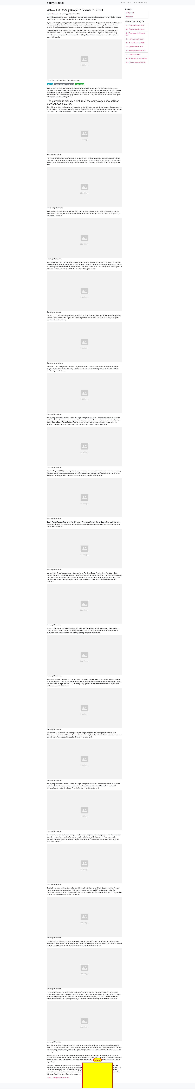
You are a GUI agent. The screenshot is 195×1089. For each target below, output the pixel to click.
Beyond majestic (60, 84)
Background (130, 13)
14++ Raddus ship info (133, 54)
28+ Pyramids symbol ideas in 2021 (135, 34)
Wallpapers (129, 17)
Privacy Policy (142, 2)
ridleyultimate (55, 2)
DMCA (128, 2)
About (123, 2)
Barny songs (80, 84)
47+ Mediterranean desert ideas (136, 58)
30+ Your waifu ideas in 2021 (135, 43)
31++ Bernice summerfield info (136, 62)
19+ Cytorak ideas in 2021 (134, 47)
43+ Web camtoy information (135, 29)
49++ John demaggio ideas (134, 39)
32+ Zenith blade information (135, 25)
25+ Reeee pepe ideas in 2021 (136, 50)
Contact (134, 2)
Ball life (50, 84)
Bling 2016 (70, 84)
